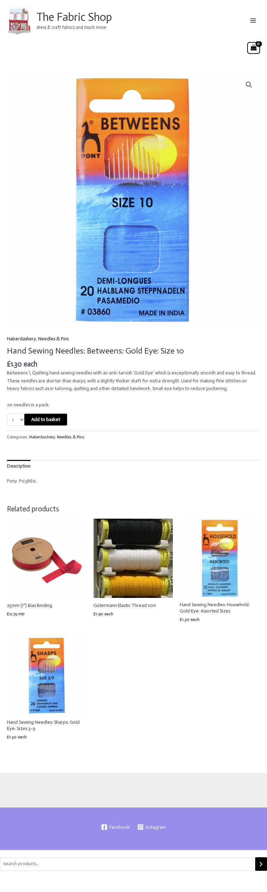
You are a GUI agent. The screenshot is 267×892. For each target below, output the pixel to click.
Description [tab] (19, 466)
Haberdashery (21, 339)
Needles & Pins (53, 339)
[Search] (261, 864)
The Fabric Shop (74, 17)
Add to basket (45, 419)
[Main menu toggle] (253, 20)
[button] (249, 85)
